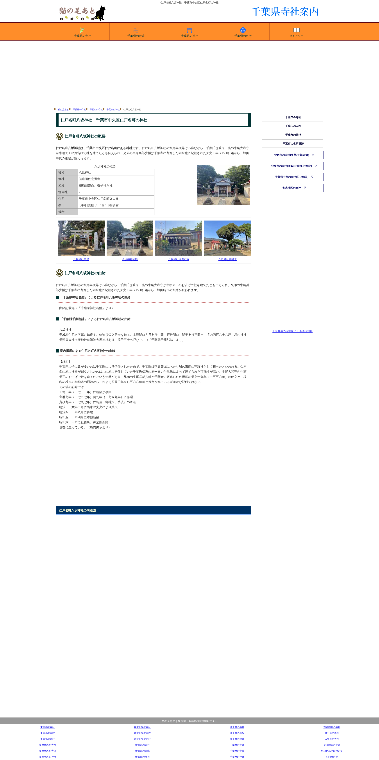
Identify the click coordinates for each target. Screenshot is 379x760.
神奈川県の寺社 (142, 727)
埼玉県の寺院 (237, 733)
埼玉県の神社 (237, 739)
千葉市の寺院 (293, 126)
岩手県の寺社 (332, 733)
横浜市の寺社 (142, 745)
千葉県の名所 (243, 35)
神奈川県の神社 (142, 739)
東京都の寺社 (47, 727)
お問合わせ (332, 756)
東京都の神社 (47, 739)
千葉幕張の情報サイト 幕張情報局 (292, 331)
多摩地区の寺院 (47, 750)
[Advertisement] (189, 73)
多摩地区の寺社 (47, 745)
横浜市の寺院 (142, 750)
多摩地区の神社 (47, 756)
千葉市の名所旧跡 (293, 143)
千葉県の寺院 (136, 35)
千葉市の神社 (113, 109)
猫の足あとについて (332, 750)
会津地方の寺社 (332, 745)
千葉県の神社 (189, 35)
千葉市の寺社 (96, 109)
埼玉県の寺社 (237, 727)
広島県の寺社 (332, 739)
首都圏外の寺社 (332, 727)
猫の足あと (63, 109)
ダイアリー (296, 35)
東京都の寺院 (47, 733)
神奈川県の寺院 (142, 733)
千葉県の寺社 (82, 35)
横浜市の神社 (142, 756)
